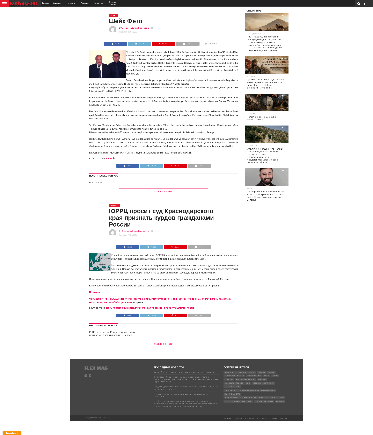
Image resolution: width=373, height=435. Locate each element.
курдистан (240, 372)
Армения (262, 379)
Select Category (232, 387)
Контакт (284, 418)
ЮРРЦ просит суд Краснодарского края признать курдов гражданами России (150, 308)
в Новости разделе (234, 383)
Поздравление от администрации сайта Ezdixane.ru (250, 398)
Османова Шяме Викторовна (135, 28)
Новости (71, 3)
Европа (271, 372)
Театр (227, 401)
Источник (94, 292)
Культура (98, 3)
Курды (280, 398)
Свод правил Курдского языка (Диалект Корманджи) (250, 390)
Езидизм (57, 3)
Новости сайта (254, 376)
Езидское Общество (234, 376)
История (85, 3)
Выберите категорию (242, 401)
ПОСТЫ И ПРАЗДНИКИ (264, 401)
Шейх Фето (112, 158)
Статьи (251, 372)
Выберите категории (245, 379)
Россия (261, 372)
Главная (46, 3)
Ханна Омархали (232, 394)
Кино (248, 383)
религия (257, 383)
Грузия (275, 376)
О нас (266, 376)
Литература (268, 383)
